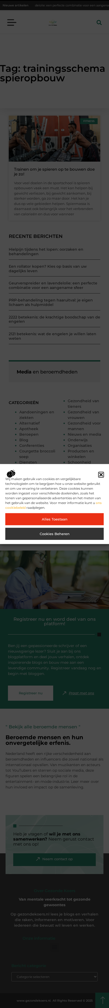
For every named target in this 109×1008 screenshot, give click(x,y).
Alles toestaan (54, 519)
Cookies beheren (55, 534)
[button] (101, 474)
